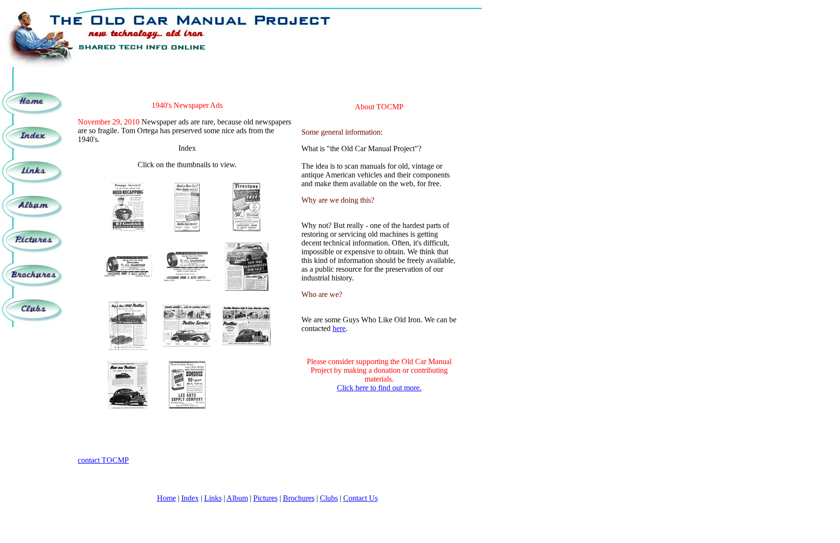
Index (190, 498)
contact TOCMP (103, 460)
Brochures (299, 498)
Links (213, 498)
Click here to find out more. (379, 388)
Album (237, 498)
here (339, 328)
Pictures (265, 498)
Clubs (329, 498)
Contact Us (360, 498)
